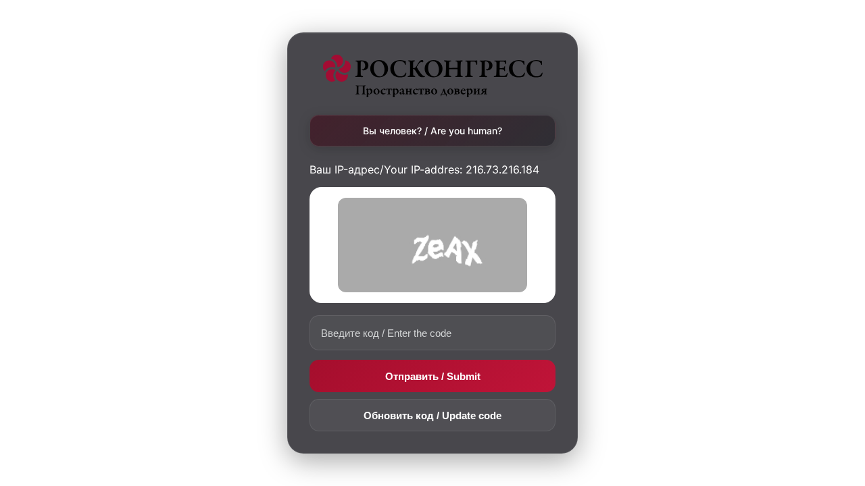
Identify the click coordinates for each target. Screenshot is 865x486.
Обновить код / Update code (432, 415)
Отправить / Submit (432, 376)
